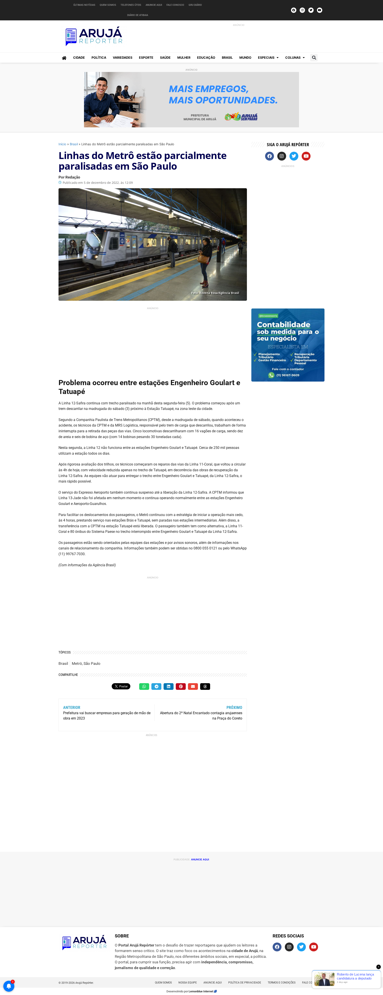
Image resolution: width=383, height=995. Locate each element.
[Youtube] (319, 10)
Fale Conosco (175, 5)
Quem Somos (108, 5)
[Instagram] (302, 10)
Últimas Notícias (84, 5)
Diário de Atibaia (137, 15)
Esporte (146, 57)
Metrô (77, 663)
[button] (314, 57)
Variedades (122, 57)
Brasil (227, 57)
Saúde (165, 57)
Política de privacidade (244, 982)
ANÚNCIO (238, 25)
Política (99, 57)
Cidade (79, 57)
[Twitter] (311, 10)
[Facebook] (293, 10)
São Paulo (92, 663)
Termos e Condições (281, 982)
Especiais (266, 57)
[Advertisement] (234, 37)
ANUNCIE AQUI (200, 859)
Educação (206, 57)
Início (62, 144)
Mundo (245, 57)
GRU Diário (195, 5)
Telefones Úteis (131, 5)
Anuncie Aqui (154, 5)
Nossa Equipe (187, 982)
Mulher (183, 57)
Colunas (293, 57)
